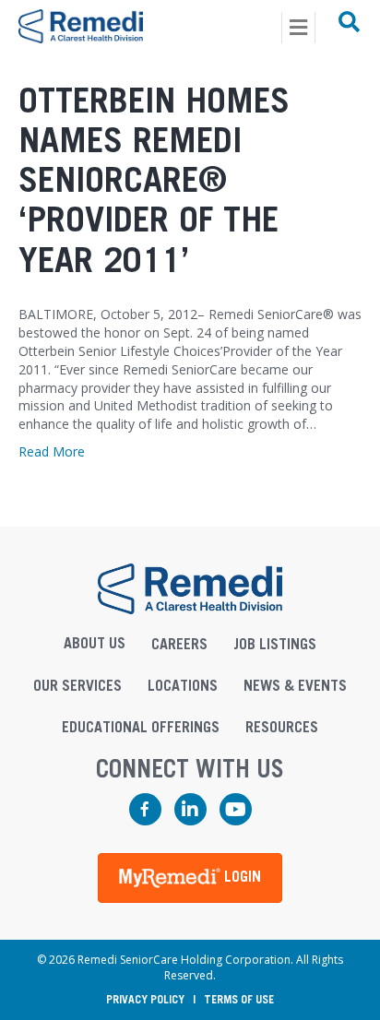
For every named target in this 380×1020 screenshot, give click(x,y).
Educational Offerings (141, 727)
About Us (94, 643)
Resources (281, 727)
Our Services (77, 686)
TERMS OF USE (239, 999)
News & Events (295, 686)
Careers (179, 644)
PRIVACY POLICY (145, 999)
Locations (183, 686)
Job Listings (274, 644)
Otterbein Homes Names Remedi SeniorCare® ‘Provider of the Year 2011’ (154, 182)
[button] (190, 877)
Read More (51, 451)
